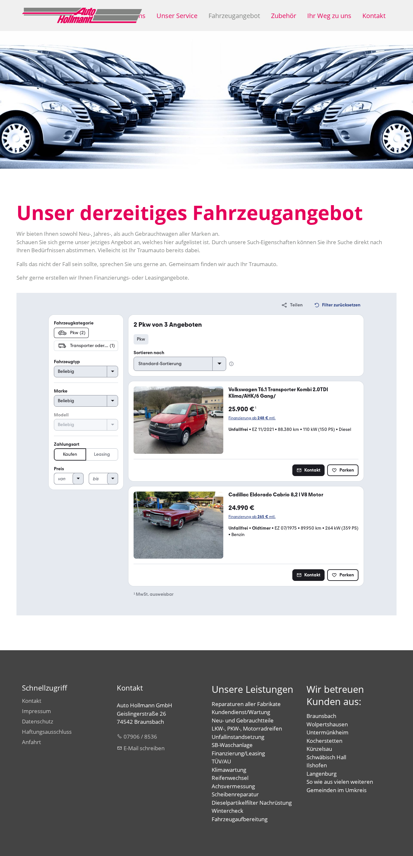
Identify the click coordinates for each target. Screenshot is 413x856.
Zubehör (283, 15)
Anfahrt (31, 742)
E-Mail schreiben (144, 748)
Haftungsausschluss (47, 731)
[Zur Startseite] (82, 15)
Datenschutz (37, 721)
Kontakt (374, 15)
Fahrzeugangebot (234, 15)
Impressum (36, 711)
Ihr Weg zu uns (329, 15)
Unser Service (176, 15)
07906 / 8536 (140, 736)
